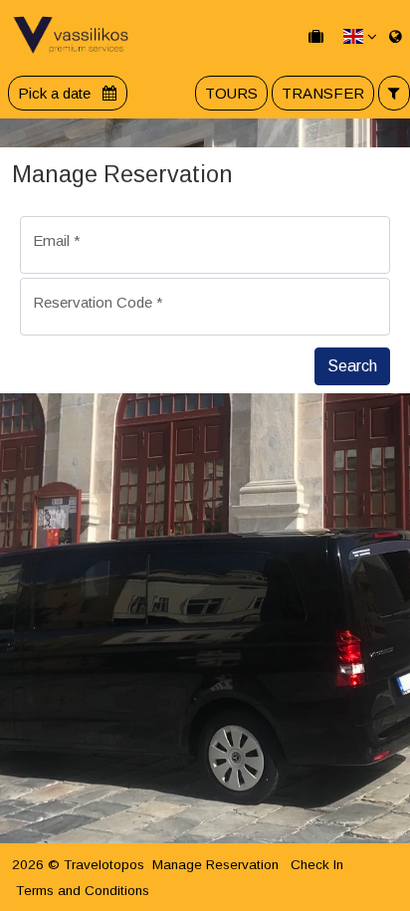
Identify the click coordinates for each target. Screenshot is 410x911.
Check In (317, 864)
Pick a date (56, 93)
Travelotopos (104, 864)
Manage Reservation (215, 864)
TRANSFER (323, 93)
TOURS (231, 93)
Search (352, 365)
